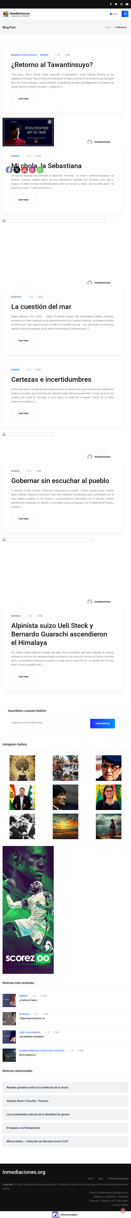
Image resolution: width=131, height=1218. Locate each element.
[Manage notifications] (123, 1210)
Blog (101, 1178)
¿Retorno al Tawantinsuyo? (52, 65)
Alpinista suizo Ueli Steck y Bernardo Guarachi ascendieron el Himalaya (59, 634)
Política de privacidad (118, 1178)
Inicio (90, 1178)
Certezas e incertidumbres (51, 379)
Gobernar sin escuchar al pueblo (60, 481)
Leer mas (23, 98)
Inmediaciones (102, 141)
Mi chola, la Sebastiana (46, 166)
